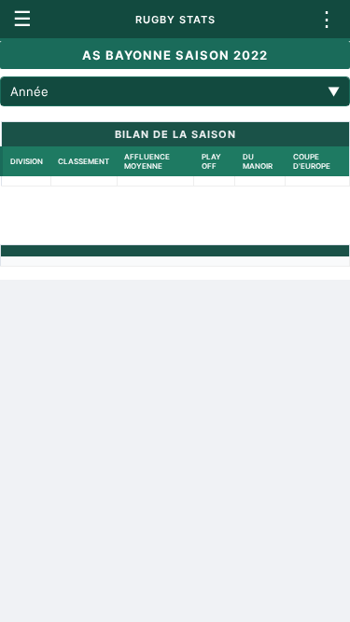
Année (175, 91)
